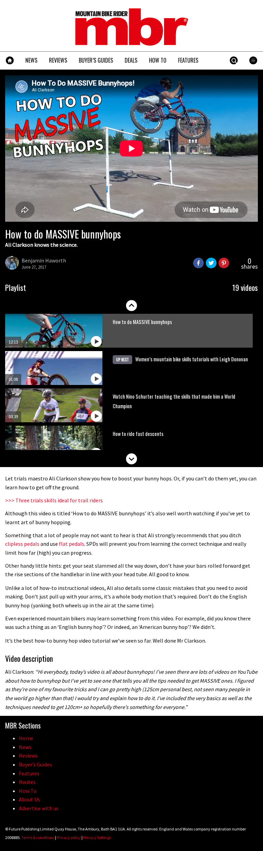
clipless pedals (22, 543)
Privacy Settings (97, 837)
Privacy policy (69, 837)
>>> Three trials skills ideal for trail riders (54, 500)
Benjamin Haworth (44, 260)
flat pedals (71, 543)
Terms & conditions (37, 837)
